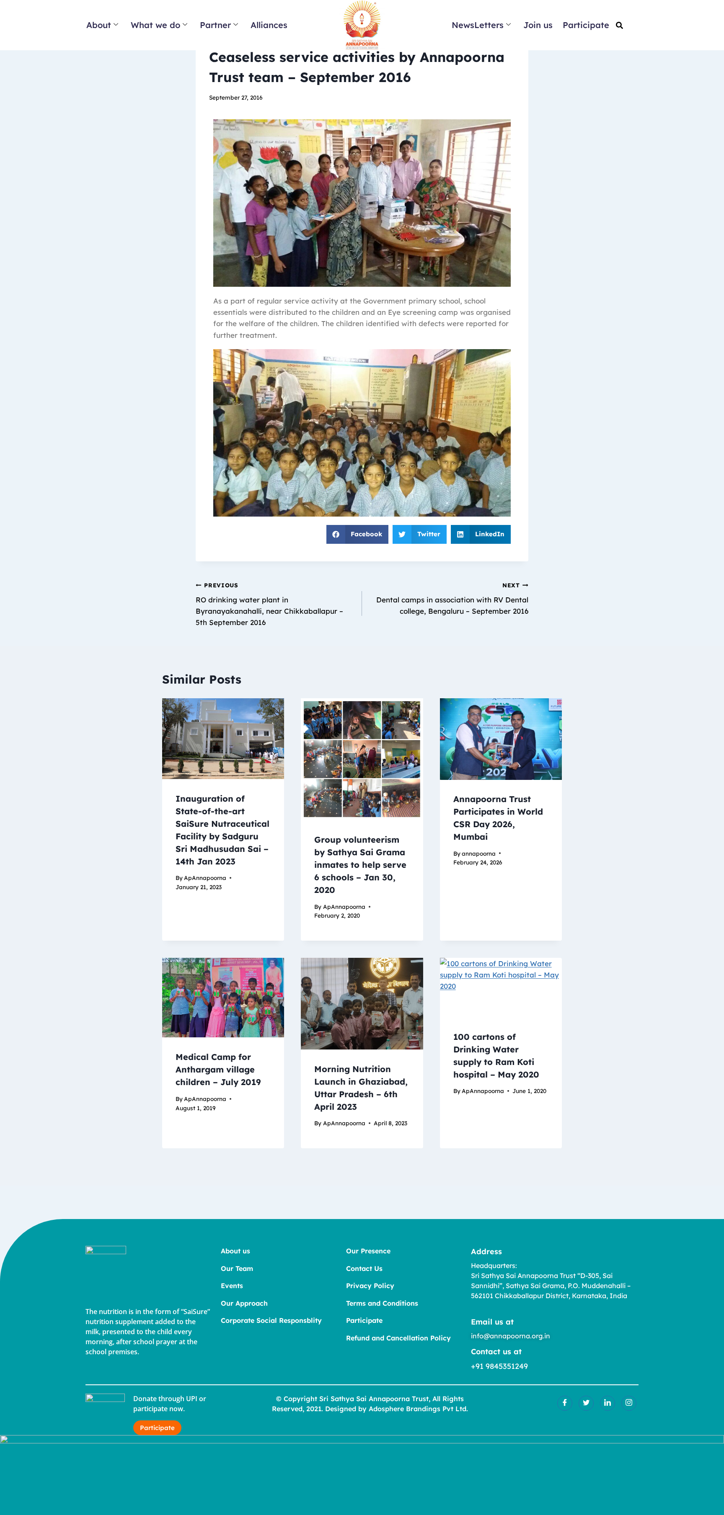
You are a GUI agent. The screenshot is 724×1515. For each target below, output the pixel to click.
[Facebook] (564, 1403)
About (98, 25)
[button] (357, 534)
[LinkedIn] (607, 1403)
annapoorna (479, 853)
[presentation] (223, 738)
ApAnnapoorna (205, 878)
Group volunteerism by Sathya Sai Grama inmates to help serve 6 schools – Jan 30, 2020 (360, 865)
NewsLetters (478, 25)
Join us (538, 25)
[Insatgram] (628, 1403)
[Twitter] (586, 1403)
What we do (155, 25)
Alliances (269, 25)
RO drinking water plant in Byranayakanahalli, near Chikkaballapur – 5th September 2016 (269, 604)
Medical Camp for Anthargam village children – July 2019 (218, 1069)
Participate (586, 25)
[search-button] (619, 25)
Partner (215, 25)
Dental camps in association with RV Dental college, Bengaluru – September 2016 (452, 598)
